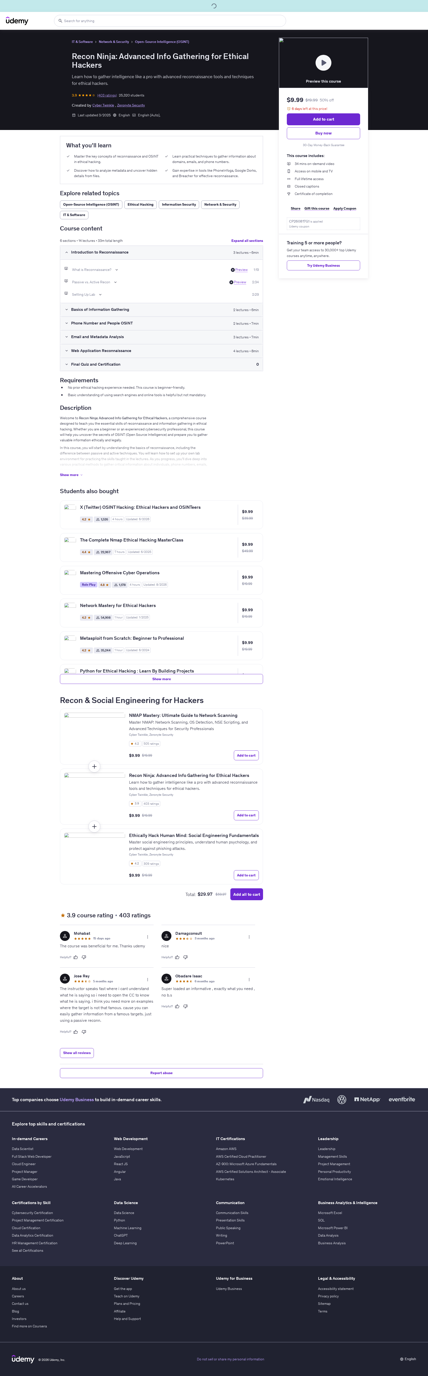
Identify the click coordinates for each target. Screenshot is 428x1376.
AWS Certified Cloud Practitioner (241, 1156)
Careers (18, 1296)
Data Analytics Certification (32, 1235)
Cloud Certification (26, 1228)
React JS (121, 1164)
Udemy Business (77, 1099)
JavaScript (122, 1156)
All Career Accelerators (29, 1186)
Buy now (323, 132)
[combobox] (170, 21)
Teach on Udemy (126, 1296)
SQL (321, 1220)
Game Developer (25, 1179)
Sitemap (324, 1303)
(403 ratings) (107, 95)
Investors (19, 1318)
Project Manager (24, 1171)
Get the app (123, 1288)
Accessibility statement (336, 1288)
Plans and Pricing (127, 1303)
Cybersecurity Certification (32, 1213)
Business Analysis (332, 1243)
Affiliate (120, 1311)
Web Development (128, 1149)
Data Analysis (328, 1235)
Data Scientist (22, 1149)
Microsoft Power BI (333, 1228)
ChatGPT (121, 1235)
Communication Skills (232, 1213)
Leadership (326, 1149)
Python (119, 1220)
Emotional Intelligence (335, 1179)
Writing (221, 1235)
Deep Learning (125, 1243)
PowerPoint (225, 1243)
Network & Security (114, 41)
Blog (15, 1311)
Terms (322, 1311)
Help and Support (127, 1318)
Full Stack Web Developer (32, 1156)
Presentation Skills (230, 1220)
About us (19, 1288)
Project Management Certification (38, 1220)
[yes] (75, 957)
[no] (84, 957)
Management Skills (332, 1156)
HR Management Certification (34, 1243)
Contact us (20, 1303)
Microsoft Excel (330, 1213)
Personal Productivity (334, 1171)
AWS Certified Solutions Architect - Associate (251, 1171)
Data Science (124, 1213)
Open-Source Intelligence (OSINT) (162, 41)
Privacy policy (328, 1296)
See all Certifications (27, 1250)
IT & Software (82, 41)
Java (117, 1179)
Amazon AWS (226, 1149)
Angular (120, 1171)
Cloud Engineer (24, 1164)
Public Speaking (228, 1228)
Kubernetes (225, 1179)
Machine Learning (127, 1228)
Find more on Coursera (29, 1326)
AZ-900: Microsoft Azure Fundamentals (246, 1164)
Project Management (334, 1164)
